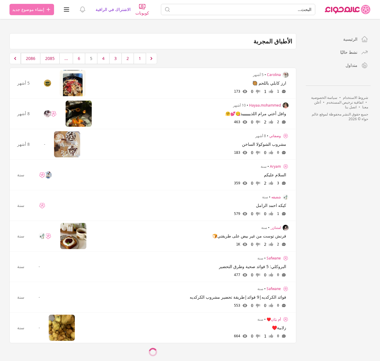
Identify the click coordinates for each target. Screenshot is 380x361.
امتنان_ (275, 227)
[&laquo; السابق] (151, 58)
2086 (30, 58)
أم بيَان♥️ (274, 319)
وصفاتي (275, 136)
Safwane (274, 258)
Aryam (275, 166)
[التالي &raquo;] (15, 58)
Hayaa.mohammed (265, 105)
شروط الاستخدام (355, 97)
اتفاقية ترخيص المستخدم (345, 102)
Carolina (274, 74)
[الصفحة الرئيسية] (347, 9)
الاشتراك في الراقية (113, 9)
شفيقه (276, 197)
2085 (50, 58)
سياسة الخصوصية (324, 97)
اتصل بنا (351, 107)
